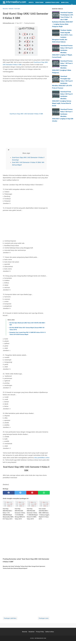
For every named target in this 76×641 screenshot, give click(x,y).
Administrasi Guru (52, 2)
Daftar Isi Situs (49, 631)
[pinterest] (32, 493)
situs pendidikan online (41, 457)
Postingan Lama (43, 618)
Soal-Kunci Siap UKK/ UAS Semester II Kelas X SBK (26, 114)
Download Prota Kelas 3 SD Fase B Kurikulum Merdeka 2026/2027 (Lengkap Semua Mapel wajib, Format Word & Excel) (62, 99)
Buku (5, 7)
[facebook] (9, 493)
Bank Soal (65, 2)
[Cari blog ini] (72, 5)
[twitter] (20, 493)
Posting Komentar (29, 23)
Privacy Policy (40, 631)
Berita (31, 2)
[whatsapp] (44, 493)
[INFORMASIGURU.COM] (14, 2)
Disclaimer (31, 631)
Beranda (24, 631)
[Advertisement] (26, 97)
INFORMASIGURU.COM (40, 638)
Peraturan (39, 2)
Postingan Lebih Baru (10, 618)
